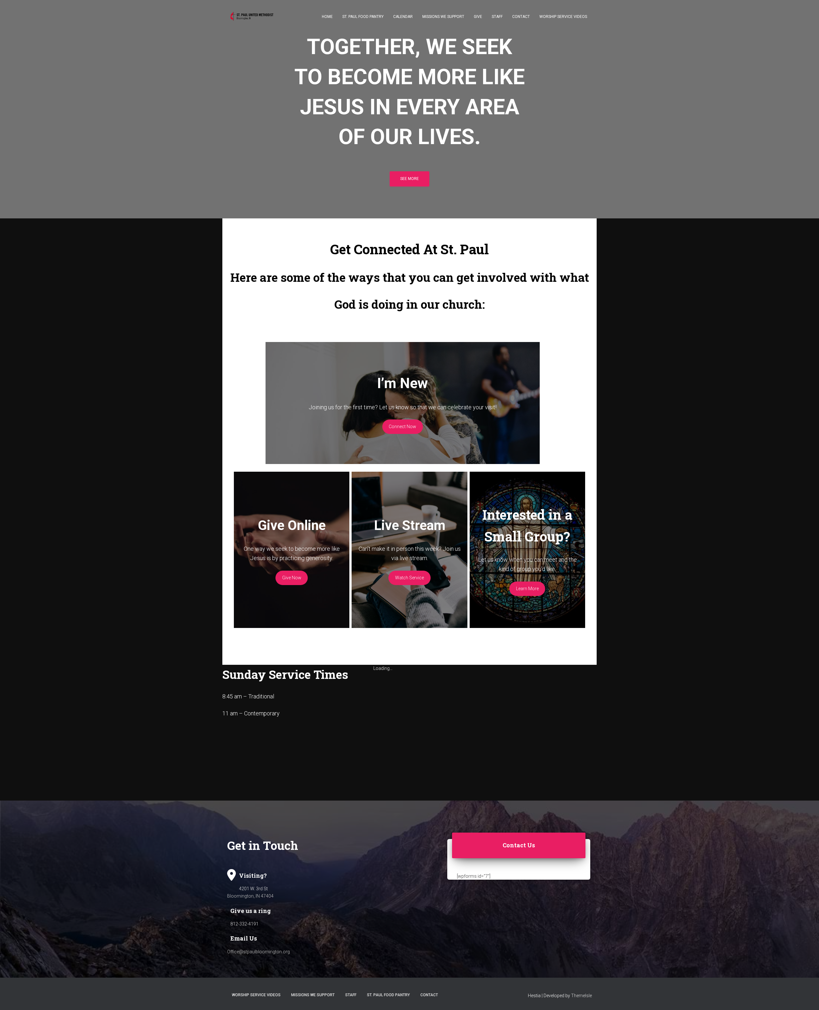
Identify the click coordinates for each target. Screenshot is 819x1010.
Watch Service (409, 577)
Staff (497, 16)
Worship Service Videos (563, 16)
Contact (521, 16)
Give (478, 16)
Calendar (403, 16)
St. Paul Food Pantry (363, 16)
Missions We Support (443, 16)
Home (327, 16)
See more (409, 178)
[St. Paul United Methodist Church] (255, 16)
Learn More (527, 588)
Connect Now (402, 426)
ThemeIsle (581, 995)
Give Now (291, 577)
